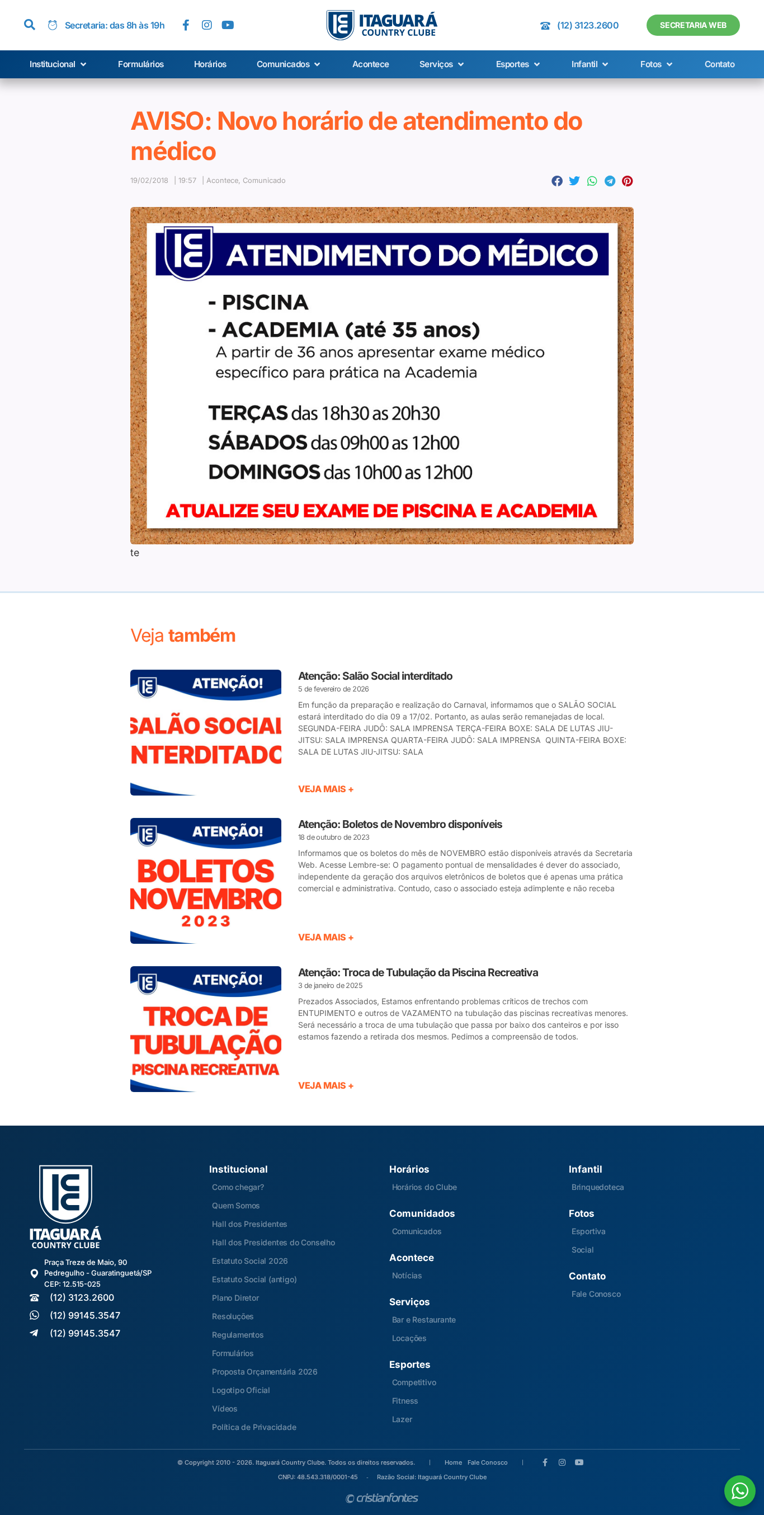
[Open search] (29, 25)
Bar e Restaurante (424, 1319)
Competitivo (414, 1382)
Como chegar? (238, 1187)
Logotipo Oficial (241, 1390)
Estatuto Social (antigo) (254, 1279)
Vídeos (225, 1408)
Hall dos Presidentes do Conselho (273, 1242)
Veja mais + (326, 788)
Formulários (233, 1353)
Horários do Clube (425, 1187)
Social (583, 1249)
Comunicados (417, 1231)
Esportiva (589, 1231)
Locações (409, 1338)
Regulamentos (238, 1334)
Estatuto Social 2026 (250, 1260)
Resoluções (233, 1316)
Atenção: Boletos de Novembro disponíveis (400, 824)
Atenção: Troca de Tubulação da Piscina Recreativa (418, 972)
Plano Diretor (235, 1297)
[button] (59, 64)
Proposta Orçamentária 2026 (265, 1371)
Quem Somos (236, 1205)
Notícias (407, 1275)
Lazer (402, 1419)
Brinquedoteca (598, 1187)
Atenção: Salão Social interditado (375, 676)
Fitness (405, 1400)
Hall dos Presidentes (249, 1224)
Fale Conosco (596, 1293)
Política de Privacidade (254, 1427)
